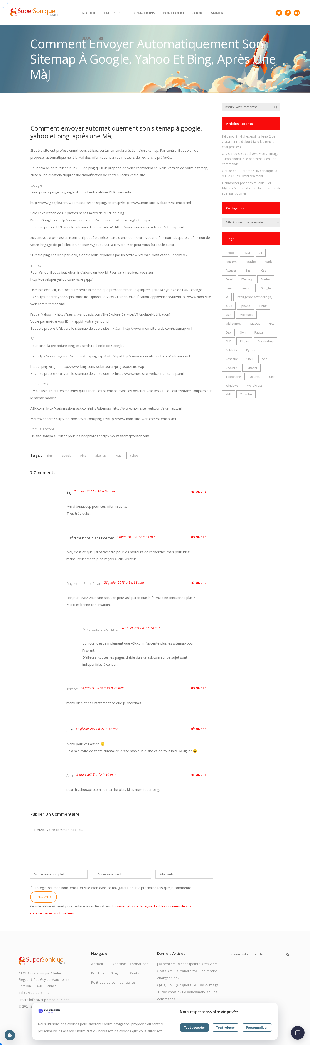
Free (229, 288)
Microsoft (246, 315)
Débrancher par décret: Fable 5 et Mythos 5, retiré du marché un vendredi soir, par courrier (251, 188)
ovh (243, 332)
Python (251, 350)
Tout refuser (225, 1027)
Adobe (230, 253)
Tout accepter (194, 1027)
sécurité (231, 368)
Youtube (246, 394)
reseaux (232, 359)
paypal (258, 332)
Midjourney (233, 323)
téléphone (233, 377)
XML (118, 455)
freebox (246, 288)
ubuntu (255, 377)
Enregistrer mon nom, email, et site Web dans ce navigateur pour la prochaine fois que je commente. (113, 887)
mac (228, 315)
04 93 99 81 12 (38, 992)
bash (249, 270)
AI (260, 253)
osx (228, 332)
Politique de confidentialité (113, 982)
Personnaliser (257, 1027)
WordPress (255, 385)
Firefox (266, 279)
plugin (244, 341)
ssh (264, 359)
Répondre (198, 491)
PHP (228, 341)
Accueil (97, 963)
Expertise (118, 963)
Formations (139, 963)
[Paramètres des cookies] (10, 1035)
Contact (136, 973)
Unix (272, 377)
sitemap (101, 455)
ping (83, 455)
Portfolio (98, 973)
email (229, 279)
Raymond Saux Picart (84, 583)
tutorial (251, 368)
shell (249, 359)
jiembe (72, 689)
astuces (231, 270)
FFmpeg (246, 279)
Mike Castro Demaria (100, 629)
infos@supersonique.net (49, 999)
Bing (50, 455)
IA (227, 297)
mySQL (255, 323)
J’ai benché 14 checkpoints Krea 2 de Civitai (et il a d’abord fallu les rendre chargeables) (248, 141)
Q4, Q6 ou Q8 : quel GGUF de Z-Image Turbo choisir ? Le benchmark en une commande (250, 158)
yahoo (134, 455)
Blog (114, 973)
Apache (251, 261)
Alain (70, 775)
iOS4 (229, 306)
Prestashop (266, 341)
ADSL (247, 253)
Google (66, 455)
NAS (271, 323)
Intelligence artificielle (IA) (254, 297)
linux (263, 306)
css (263, 270)
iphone (246, 306)
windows (232, 385)
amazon (231, 261)
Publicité (231, 350)
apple (269, 261)
